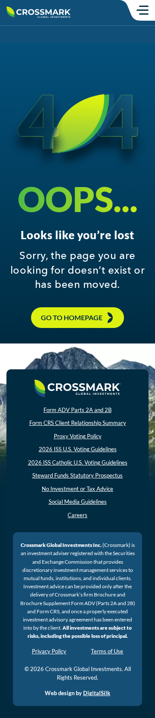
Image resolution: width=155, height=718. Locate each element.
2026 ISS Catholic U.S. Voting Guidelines (77, 462)
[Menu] (142, 10)
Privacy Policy (49, 651)
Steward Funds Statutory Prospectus (77, 475)
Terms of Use (107, 651)
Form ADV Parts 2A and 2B (77, 409)
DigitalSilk (96, 693)
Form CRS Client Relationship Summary (77, 422)
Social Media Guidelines (78, 501)
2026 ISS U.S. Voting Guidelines (78, 449)
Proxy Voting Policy (78, 436)
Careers (77, 515)
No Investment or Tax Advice (77, 488)
